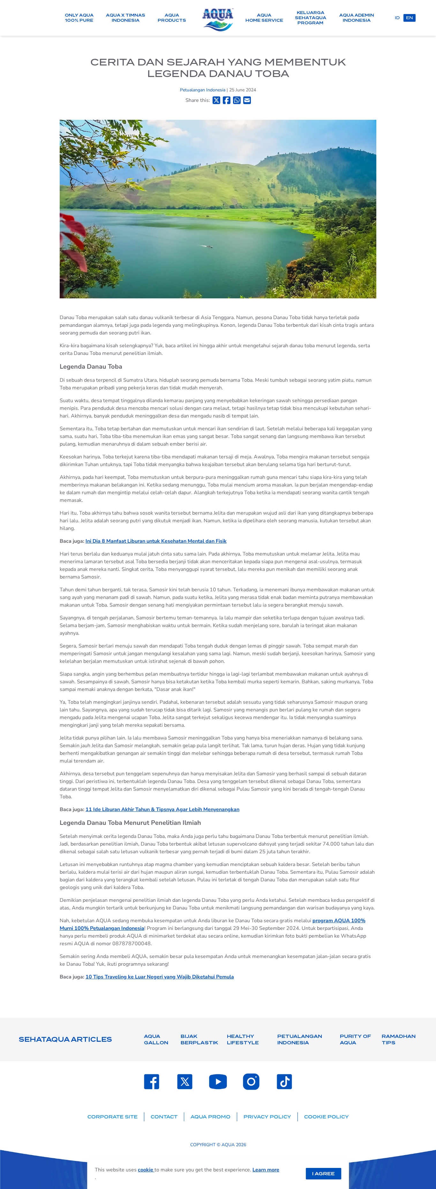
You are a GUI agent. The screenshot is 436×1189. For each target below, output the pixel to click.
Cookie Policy (326, 1116)
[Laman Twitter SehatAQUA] (185, 1081)
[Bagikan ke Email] (247, 100)
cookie (146, 1169)
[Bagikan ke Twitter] (216, 100)
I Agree (323, 1173)
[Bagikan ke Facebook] (226, 100)
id (397, 17)
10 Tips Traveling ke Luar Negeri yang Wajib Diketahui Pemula (160, 976)
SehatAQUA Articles (65, 1039)
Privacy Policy (267, 1116)
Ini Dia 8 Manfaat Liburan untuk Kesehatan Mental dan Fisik (156, 541)
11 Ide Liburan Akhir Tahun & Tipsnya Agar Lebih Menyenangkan (162, 809)
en (409, 17)
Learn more (265, 1169)
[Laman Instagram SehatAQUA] (251, 1081)
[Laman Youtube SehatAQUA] (218, 1081)
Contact (164, 1116)
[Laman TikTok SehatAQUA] (284, 1081)
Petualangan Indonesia (203, 90)
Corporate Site (112, 1116)
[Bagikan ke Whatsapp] (237, 100)
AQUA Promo (210, 1116)
